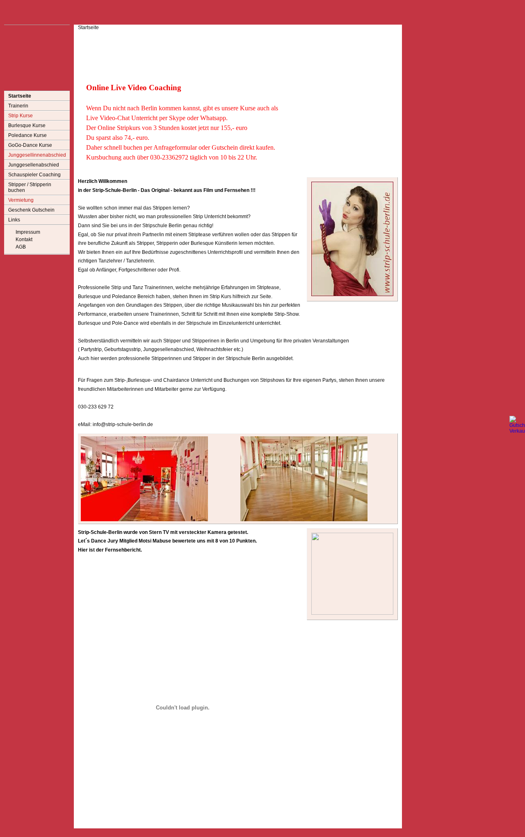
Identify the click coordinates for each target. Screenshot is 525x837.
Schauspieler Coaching (34, 175)
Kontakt (24, 239)
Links (14, 220)
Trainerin (18, 106)
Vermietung (21, 200)
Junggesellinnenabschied (37, 155)
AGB (21, 247)
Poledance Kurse (27, 135)
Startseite (19, 96)
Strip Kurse (20, 116)
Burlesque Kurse (27, 125)
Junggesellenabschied (33, 165)
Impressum (28, 232)
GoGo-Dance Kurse (30, 145)
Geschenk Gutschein (31, 210)
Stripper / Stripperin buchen (29, 187)
